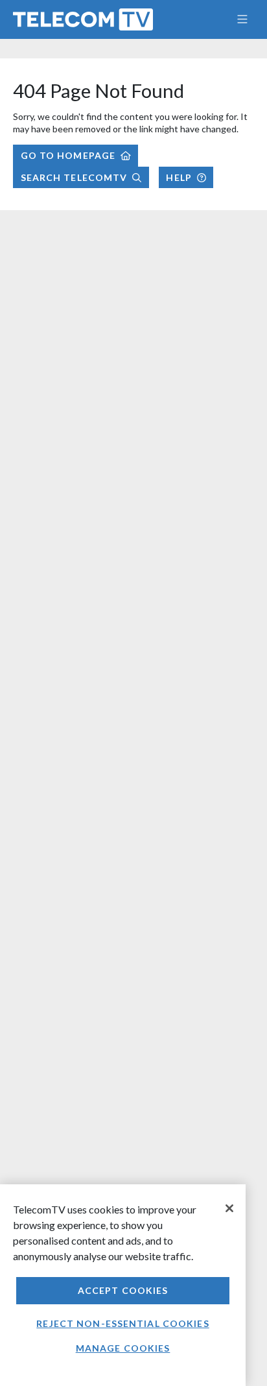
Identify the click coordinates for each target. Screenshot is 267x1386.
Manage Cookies (123, 1348)
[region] (123, 1285)
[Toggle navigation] (242, 19)
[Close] (229, 1208)
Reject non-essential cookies (122, 1323)
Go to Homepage (68, 155)
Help (178, 177)
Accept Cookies (123, 1290)
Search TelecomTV (74, 177)
